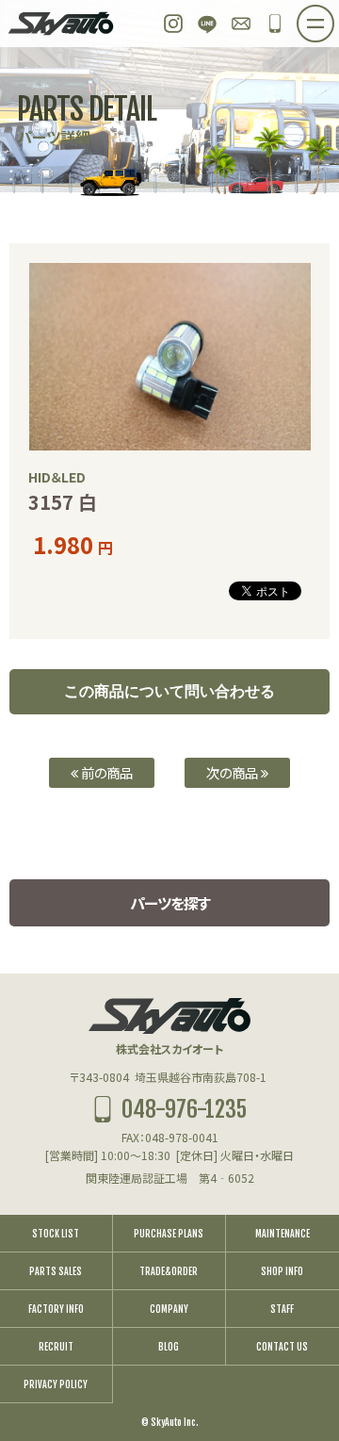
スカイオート (61, 23)
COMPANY (169, 1309)
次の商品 (233, 772)
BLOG (168, 1346)
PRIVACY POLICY (56, 1384)
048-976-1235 (275, 24)
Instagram (173, 24)
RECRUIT (56, 1346)
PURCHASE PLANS (168, 1233)
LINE (207, 24)
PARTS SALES (55, 1271)
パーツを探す (170, 903)
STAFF (282, 1309)
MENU (333, 17)
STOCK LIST (55, 1233)
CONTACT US (282, 1346)
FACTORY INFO (56, 1309)
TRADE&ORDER (168, 1271)
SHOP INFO (282, 1271)
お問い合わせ (241, 24)
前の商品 (105, 772)
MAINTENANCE (282, 1233)
